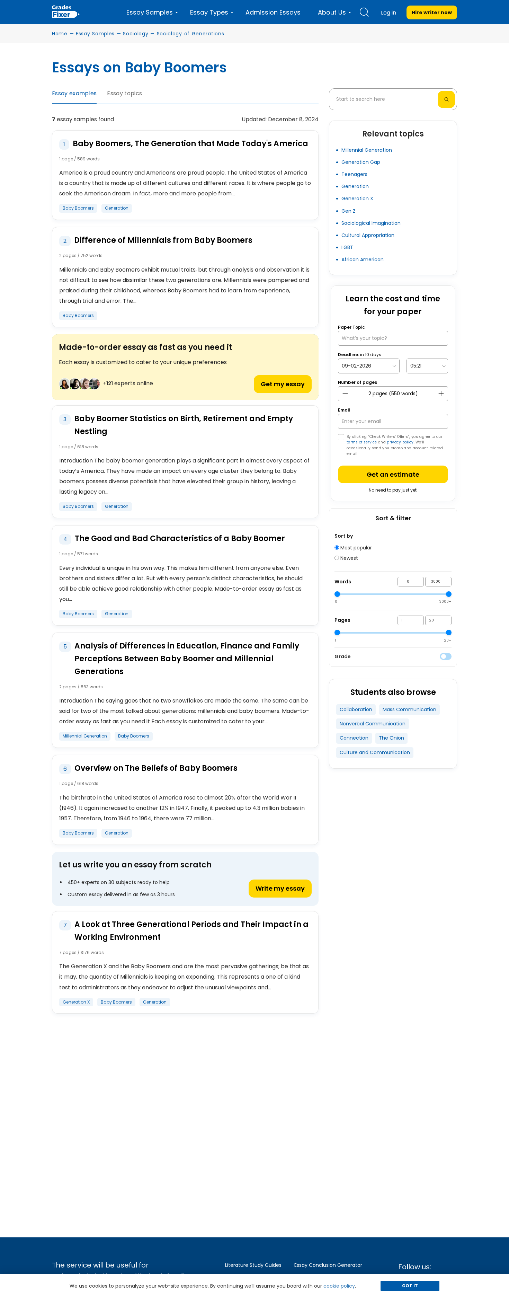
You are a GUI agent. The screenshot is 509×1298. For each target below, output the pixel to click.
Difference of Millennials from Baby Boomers (163, 240)
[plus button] (441, 393)
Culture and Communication (375, 752)
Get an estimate (393, 474)
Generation (116, 208)
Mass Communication (409, 709)
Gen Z (348, 210)
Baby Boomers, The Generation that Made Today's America (190, 143)
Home (60, 33)
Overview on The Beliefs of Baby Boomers (156, 768)
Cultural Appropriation (367, 235)
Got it (410, 1286)
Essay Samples (95, 33)
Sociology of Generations (190, 33)
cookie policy (339, 1285)
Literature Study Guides (253, 1265)
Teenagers (354, 174)
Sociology (135, 33)
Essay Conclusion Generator (328, 1265)
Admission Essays (273, 12)
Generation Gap (360, 162)
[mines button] (345, 393)
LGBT (347, 247)
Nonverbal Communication (372, 723)
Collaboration (356, 709)
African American (362, 259)
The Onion (391, 737)
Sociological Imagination (371, 223)
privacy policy (400, 442)
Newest (348, 558)
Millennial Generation (366, 150)
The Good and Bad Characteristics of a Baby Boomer (180, 538)
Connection (354, 737)
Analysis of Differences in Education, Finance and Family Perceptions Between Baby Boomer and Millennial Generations (186, 659)
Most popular (355, 547)
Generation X (76, 1002)
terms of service (362, 442)
